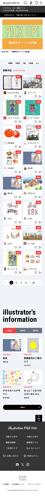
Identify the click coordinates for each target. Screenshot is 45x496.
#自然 (17, 63)
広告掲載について (18, 484)
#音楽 (31, 63)
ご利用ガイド (12, 448)
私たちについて (33, 448)
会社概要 (6, 484)
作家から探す (12, 436)
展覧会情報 (11, 442)
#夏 (24, 63)
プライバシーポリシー (34, 484)
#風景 (10, 63)
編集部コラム (32, 442)
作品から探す (32, 436)
